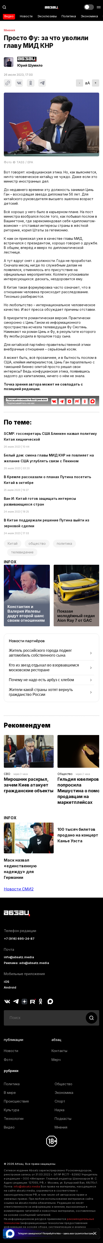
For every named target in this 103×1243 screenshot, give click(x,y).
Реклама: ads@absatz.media (26, 963)
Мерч (56, 1060)
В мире (10, 1093)
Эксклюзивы (47, 16)
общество (37, 543)
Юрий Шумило (30, 65)
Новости (26, 16)
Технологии (13, 1118)
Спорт (60, 1101)
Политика (69, 16)
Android (10, 987)
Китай (12, 543)
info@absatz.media (19, 957)
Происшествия (16, 1101)
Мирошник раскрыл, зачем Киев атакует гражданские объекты (28, 785)
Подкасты (63, 1118)
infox (10, 561)
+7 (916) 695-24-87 (19, 938)
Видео (9, 16)
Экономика (89, 16)
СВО (7, 774)
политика (64, 543)
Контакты (59, 1051)
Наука (59, 1110)
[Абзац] (51, 7)
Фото (8, 1060)
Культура (11, 1110)
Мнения (9, 30)
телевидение (22, 552)
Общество (65, 774)
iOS (6, 981)
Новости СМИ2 (19, 889)
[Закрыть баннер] (95, 1233)
